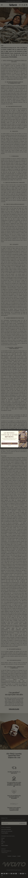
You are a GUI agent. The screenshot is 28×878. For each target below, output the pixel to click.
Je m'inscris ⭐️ (9, 443)
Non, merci (9, 445)
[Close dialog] (26, 431)
